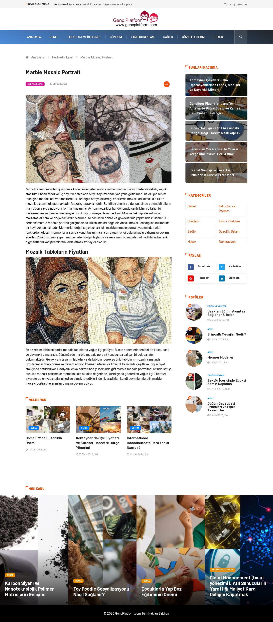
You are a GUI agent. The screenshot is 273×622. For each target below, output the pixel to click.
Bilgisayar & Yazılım (222, 570)
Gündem (116, 37)
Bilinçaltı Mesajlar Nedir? (226, 334)
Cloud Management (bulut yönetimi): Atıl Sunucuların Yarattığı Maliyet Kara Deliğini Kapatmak (238, 586)
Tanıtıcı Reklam (142, 37)
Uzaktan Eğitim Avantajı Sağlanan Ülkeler (226, 313)
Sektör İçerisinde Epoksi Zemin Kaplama (226, 382)
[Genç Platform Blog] (136, 19)
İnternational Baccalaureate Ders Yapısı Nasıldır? (148, 443)
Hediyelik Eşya (62, 57)
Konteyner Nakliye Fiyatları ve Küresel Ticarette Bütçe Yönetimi (97, 443)
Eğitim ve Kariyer (216, 306)
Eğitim (135, 428)
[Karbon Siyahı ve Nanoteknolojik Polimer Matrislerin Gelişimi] (34, 550)
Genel (54, 37)
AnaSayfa (34, 37)
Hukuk (218, 37)
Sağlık (168, 37)
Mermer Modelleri (220, 357)
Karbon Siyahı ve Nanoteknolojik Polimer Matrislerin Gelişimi (29, 588)
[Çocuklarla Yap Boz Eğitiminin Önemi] (170, 550)
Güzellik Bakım (193, 37)
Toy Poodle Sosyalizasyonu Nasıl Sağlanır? (101, 591)
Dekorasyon (227, 242)
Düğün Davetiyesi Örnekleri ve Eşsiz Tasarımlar (221, 406)
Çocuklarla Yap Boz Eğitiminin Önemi (161, 591)
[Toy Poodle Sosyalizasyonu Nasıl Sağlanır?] (102, 550)
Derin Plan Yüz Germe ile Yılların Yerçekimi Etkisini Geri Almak (89, 4)
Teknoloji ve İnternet (84, 37)
